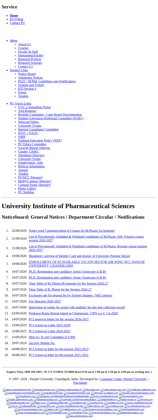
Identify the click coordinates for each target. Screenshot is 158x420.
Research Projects (29, 59)
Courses (23, 48)
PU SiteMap (26, 192)
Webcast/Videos (28, 122)
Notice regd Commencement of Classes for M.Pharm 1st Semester (72, 230)
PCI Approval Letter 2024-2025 (49, 331)
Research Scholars (30, 63)
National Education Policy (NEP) (40, 140)
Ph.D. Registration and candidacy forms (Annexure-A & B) (67, 271)
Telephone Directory (31, 155)
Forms (22, 92)
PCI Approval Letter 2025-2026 (49, 325)
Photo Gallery (27, 188)
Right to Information (31, 166)
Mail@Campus (34, 181)
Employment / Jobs (30, 162)
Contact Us (25, 66)
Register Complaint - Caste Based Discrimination (50, 114)
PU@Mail (16, 19)
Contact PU (17, 23)
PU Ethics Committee (32, 144)
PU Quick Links (20, 103)
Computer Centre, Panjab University (123, 379)
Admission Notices (30, 77)
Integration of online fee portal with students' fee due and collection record (77, 307)
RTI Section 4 (27, 88)
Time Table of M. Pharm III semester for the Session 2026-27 (68, 283)
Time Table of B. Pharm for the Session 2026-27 (60, 289)
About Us (24, 44)
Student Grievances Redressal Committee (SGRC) (51, 118)
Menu (13, 40)
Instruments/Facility (31, 55)
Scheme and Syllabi (31, 85)
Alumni (23, 170)
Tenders (23, 96)
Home (14, 15)
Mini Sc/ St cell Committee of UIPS (52, 337)
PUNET (30, 177)
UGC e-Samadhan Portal (34, 107)
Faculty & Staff (28, 51)
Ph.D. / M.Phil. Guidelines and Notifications (47, 81)
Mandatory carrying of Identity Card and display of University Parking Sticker (79, 256)
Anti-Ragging (27, 111)
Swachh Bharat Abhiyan (34, 148)
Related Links (19, 70)
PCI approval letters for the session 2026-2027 (59, 319)
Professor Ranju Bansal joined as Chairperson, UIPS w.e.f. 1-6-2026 (73, 313)
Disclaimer (80, 382)
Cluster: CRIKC (28, 151)
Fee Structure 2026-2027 (45, 301)
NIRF (22, 136)
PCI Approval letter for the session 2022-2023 (58, 349)
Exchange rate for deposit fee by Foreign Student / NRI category (71, 295)
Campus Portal (34, 185)
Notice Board (27, 74)
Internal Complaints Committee (38, 129)
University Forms (29, 159)
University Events (29, 125)
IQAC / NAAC (28, 133)
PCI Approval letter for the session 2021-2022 (58, 355)
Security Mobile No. (42, 343)
